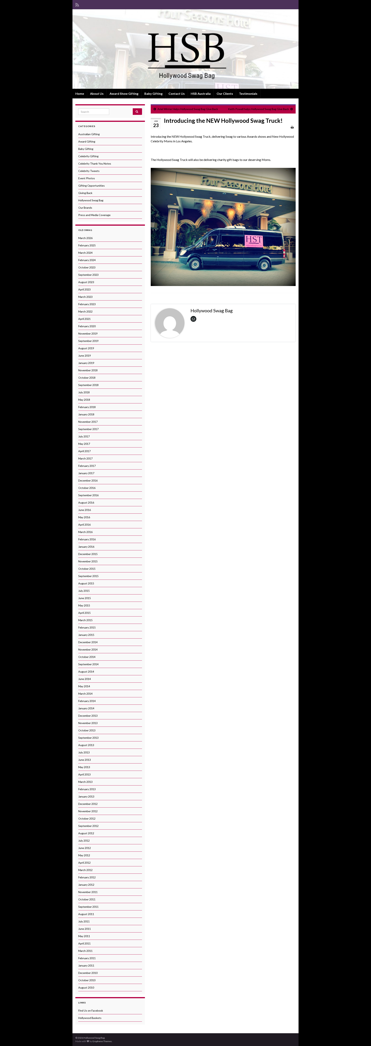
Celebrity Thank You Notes (94, 163)
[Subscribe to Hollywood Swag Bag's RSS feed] (77, 4)
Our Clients (225, 93)
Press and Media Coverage (94, 215)
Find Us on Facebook (90, 1010)
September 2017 (88, 429)
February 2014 (87, 701)
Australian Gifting (89, 134)
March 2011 (85, 950)
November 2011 (88, 892)
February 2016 (87, 539)
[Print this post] (292, 127)
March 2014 (85, 693)
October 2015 (86, 568)
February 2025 (87, 245)
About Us (97, 93)
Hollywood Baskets (89, 1018)
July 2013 (84, 752)
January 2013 (86, 796)
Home (79, 93)
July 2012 (84, 840)
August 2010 (86, 987)
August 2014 (86, 671)
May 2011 (84, 936)
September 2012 (88, 825)
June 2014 (84, 679)
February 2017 (87, 465)
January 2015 (86, 634)
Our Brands (85, 207)
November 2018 (88, 370)
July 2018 (84, 392)
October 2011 (86, 899)
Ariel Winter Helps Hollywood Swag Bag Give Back (187, 109)
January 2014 (86, 708)
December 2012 (88, 803)
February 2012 (87, 877)
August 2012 (86, 833)
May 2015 (84, 605)
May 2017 (84, 443)
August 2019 (86, 348)
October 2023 (86, 267)
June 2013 (84, 759)
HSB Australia (201, 93)
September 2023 (88, 274)
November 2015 (88, 561)
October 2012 (86, 818)
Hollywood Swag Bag (90, 200)
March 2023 (85, 296)
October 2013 (86, 730)
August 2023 (86, 282)
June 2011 (84, 928)
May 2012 (84, 855)
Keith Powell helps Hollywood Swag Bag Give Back (258, 109)
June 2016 (84, 509)
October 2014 (86, 656)
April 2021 (84, 318)
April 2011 (84, 943)
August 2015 (86, 583)
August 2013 (86, 745)
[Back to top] (362, 1037)
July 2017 (84, 436)
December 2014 (88, 642)
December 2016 (88, 480)
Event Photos (86, 178)
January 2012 (86, 884)
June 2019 (84, 355)
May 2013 (84, 767)
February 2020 (87, 326)
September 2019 (88, 340)
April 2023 (84, 289)
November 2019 (88, 333)
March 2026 (85, 238)
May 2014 (84, 686)
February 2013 (87, 789)
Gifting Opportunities (91, 185)
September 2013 (88, 737)
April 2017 (84, 451)
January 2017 (86, 473)
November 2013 (88, 723)
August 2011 (86, 914)
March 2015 (85, 620)
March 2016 (85, 532)
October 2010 (86, 980)
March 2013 (85, 781)
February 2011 (87, 958)
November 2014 (88, 649)
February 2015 (87, 627)
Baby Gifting (153, 93)
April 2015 (84, 612)
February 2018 (87, 407)
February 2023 (87, 304)
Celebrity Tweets (89, 170)
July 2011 (84, 921)
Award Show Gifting (124, 93)
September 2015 (88, 576)
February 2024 (87, 260)
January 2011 (86, 965)
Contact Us (176, 93)
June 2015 (84, 598)
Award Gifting (86, 141)
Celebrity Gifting (88, 156)
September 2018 (88, 385)
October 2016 (86, 487)
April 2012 (84, 862)
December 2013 (88, 715)
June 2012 (84, 848)
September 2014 (88, 664)
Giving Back (85, 193)
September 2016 (88, 495)
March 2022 (85, 311)
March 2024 (85, 252)
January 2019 (86, 363)
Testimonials (248, 93)
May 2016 (84, 517)
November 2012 (88, 811)
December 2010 (88, 972)
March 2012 (85, 870)
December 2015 (88, 554)
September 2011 (88, 906)
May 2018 (84, 399)
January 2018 (86, 414)
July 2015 (84, 590)
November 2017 (88, 421)
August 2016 (86, 502)
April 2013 (84, 774)
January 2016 (86, 546)
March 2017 (85, 458)
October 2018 (86, 377)
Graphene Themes (102, 1041)
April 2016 (84, 524)
